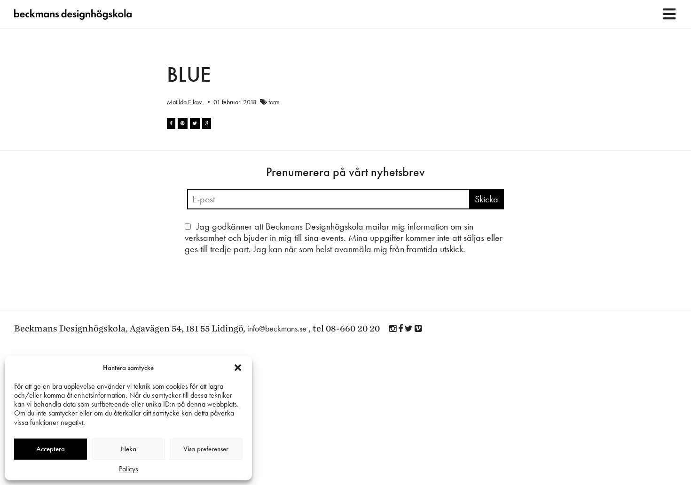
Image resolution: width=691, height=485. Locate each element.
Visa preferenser (205, 449)
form (274, 102)
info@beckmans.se (276, 328)
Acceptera (50, 449)
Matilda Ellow (185, 102)
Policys (128, 469)
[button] (238, 367)
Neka (128, 449)
